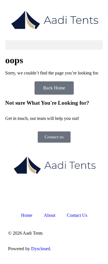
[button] (54, 45)
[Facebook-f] (15, 192)
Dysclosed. (41, 248)
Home (26, 215)
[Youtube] (46, 192)
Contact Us (77, 215)
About (49, 215)
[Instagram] (31, 192)
